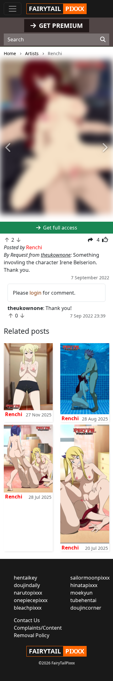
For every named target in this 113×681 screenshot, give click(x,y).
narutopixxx (28, 592)
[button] (8, 147)
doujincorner (85, 607)
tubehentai (83, 600)
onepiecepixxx (30, 600)
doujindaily (27, 585)
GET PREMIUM (60, 25)
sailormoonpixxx (90, 577)
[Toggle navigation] (12, 9)
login (35, 292)
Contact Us (27, 620)
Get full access (59, 227)
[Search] (102, 39)
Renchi (13, 414)
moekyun (81, 592)
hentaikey (25, 577)
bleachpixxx (27, 607)
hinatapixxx (83, 585)
